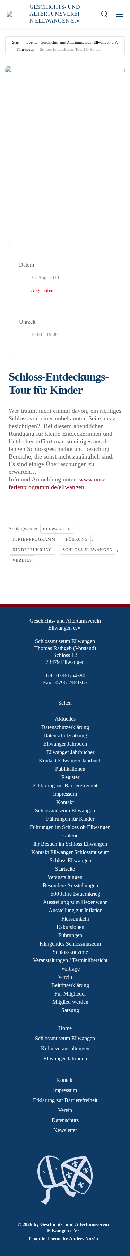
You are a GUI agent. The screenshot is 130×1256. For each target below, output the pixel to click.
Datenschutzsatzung (65, 735)
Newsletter (65, 1130)
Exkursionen (70, 927)
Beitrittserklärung (70, 985)
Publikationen (70, 769)
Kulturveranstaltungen (65, 1048)
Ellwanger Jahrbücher (70, 752)
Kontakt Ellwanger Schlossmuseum (70, 852)
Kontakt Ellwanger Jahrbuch (70, 760)
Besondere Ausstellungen (70, 885)
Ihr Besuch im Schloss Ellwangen (70, 844)
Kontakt (65, 802)
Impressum (65, 794)
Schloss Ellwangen (88, 550)
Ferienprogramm (33, 539)
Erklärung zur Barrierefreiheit (65, 785)
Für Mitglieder (70, 994)
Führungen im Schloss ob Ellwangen (70, 827)
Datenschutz (65, 1120)
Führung (77, 539)
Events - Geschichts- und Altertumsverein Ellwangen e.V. (72, 42)
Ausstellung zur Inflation (76, 910)
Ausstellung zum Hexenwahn (75, 902)
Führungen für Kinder (70, 819)
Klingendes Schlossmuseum (70, 944)
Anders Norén (83, 1238)
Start (15, 42)
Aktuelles (65, 719)
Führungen (25, 49)
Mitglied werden (70, 1002)
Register (70, 777)
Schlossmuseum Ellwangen (65, 810)
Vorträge (70, 969)
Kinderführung (32, 550)
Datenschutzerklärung (65, 727)
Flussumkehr (75, 919)
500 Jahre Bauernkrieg (75, 894)
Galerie (70, 835)
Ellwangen (57, 529)
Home (65, 1028)
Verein (65, 977)
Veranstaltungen (65, 877)
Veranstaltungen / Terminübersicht (70, 960)
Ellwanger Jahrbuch (65, 744)
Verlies (22, 560)
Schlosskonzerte (70, 952)
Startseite (65, 869)
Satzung (70, 1010)
